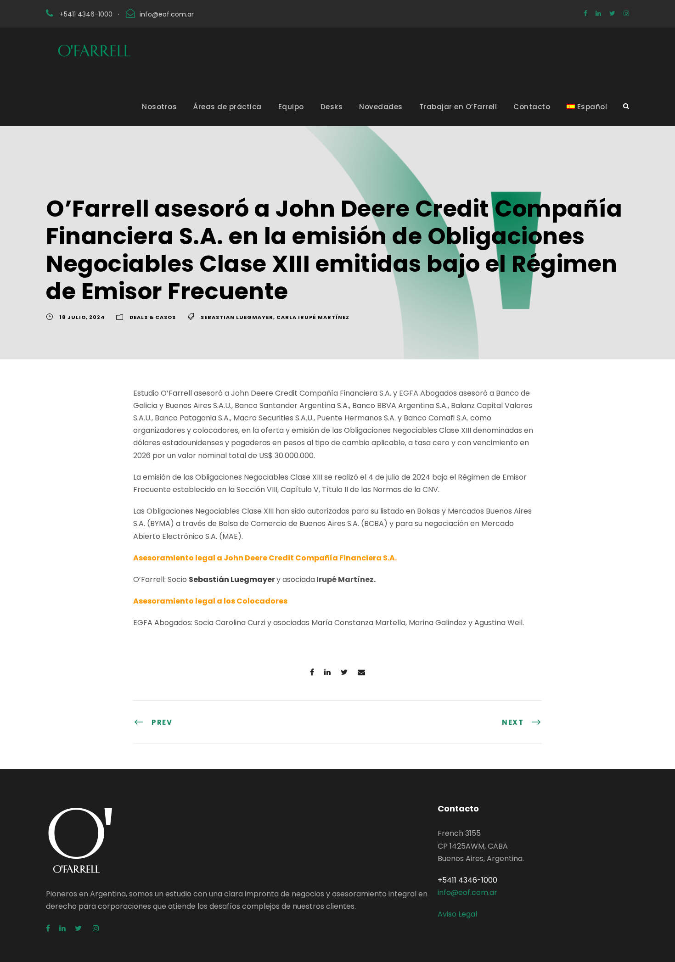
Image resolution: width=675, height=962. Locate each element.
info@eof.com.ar (167, 14)
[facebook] (585, 13)
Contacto (531, 107)
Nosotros (159, 107)
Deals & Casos (152, 317)
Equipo (291, 107)
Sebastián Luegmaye (230, 579)
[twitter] (612, 13)
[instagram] (626, 13)
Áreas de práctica (227, 107)
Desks (332, 107)
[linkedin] (598, 13)
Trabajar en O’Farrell (458, 107)
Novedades (381, 107)
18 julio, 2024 (82, 317)
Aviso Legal (457, 914)
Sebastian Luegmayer (237, 317)
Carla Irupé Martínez (312, 317)
